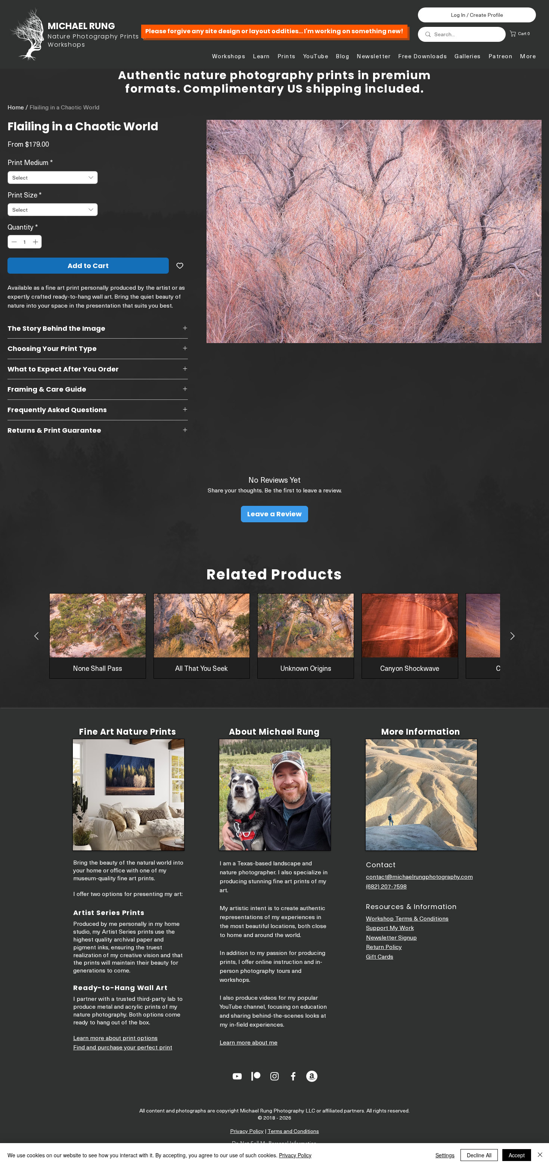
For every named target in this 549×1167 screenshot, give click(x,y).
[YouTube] (237, 1076)
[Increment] (36, 241)
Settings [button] (445, 1155)
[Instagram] (274, 1076)
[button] (523, 34)
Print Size (24, 194)
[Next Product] (512, 635)
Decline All (479, 1155)
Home (15, 106)
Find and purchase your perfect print (122, 1046)
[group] (274, 636)
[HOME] (78, 35)
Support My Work (390, 927)
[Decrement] (13, 241)
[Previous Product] (36, 635)
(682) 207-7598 (386, 885)
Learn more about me (248, 1041)
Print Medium (30, 162)
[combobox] (52, 177)
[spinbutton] (24, 241)
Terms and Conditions (293, 1131)
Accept (517, 1155)
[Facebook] (293, 1076)
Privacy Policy (247, 1131)
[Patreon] (255, 1076)
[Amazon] (311, 1076)
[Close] (540, 1155)
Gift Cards (379, 956)
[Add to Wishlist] (180, 266)
